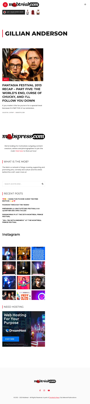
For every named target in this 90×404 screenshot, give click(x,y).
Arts (5, 79)
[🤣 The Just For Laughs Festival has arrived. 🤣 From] (38, 253)
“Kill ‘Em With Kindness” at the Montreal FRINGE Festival (21, 221)
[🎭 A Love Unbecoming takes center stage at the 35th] (9, 297)
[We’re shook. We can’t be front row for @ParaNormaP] (23, 282)
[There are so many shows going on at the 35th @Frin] (38, 282)
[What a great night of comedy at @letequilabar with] (9, 253)
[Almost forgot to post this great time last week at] (9, 268)
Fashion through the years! (15, 205)
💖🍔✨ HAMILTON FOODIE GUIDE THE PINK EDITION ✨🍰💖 (20, 200)
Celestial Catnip (8, 112)
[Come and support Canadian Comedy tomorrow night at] (23, 268)
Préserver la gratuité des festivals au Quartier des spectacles (21, 210)
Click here (19, 151)
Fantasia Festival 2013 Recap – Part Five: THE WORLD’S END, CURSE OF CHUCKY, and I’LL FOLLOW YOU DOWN (22, 92)
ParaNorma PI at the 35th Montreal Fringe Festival (22, 215)
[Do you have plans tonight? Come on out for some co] (23, 253)
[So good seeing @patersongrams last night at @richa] (38, 268)
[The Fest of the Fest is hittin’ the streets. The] (23, 297)
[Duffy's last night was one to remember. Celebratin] (9, 282)
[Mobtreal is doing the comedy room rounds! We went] (38, 297)
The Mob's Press (54, 397)
